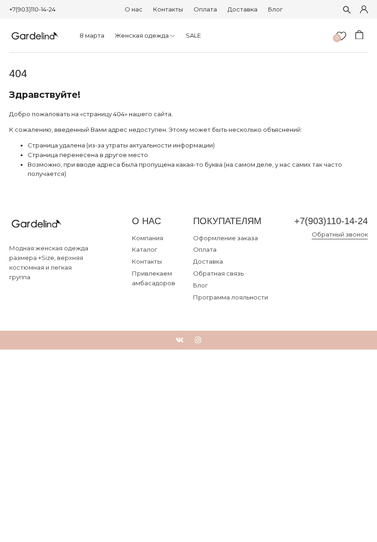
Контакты (168, 9)
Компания (147, 238)
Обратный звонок (340, 234)
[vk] (180, 340)
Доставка (242, 9)
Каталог (144, 249)
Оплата (205, 9)
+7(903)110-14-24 (32, 9)
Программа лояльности (230, 297)
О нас (134, 9)
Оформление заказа (225, 238)
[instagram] (198, 340)
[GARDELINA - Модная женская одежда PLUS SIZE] (35, 35)
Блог (275, 9)
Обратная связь (218, 273)
